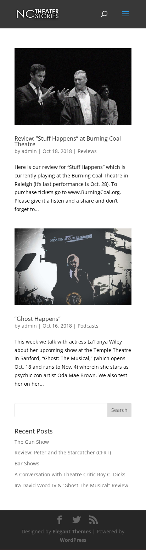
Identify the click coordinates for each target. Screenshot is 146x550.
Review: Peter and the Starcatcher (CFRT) (63, 452)
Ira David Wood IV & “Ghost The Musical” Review (71, 485)
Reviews (87, 151)
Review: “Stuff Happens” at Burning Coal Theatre (68, 141)
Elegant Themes (71, 531)
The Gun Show (32, 441)
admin (29, 151)
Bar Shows (27, 463)
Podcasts (88, 325)
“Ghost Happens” (38, 319)
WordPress (73, 540)
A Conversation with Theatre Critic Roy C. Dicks (70, 474)
